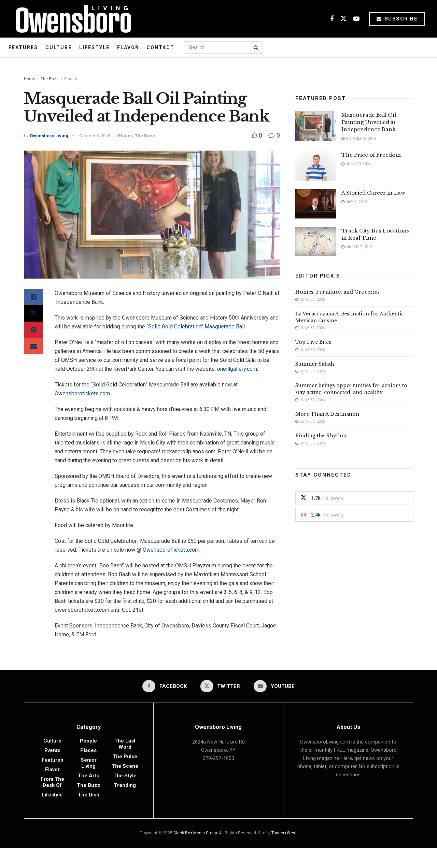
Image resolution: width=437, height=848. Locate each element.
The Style (125, 776)
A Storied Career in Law (373, 192)
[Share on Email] (33, 346)
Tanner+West (284, 833)
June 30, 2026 (357, 164)
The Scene (125, 766)
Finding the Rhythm (321, 436)
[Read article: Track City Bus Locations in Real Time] (315, 241)
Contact (160, 47)
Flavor (128, 47)
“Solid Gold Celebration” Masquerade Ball (195, 326)
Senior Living (89, 763)
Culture (58, 47)
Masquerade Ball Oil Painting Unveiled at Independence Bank (368, 122)
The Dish (88, 795)
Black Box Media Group (195, 833)
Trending (125, 785)
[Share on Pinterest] (33, 330)
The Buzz (50, 78)
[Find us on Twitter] (343, 19)
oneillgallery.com (237, 369)
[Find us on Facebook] (332, 19)
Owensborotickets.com (82, 393)
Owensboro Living (49, 135)
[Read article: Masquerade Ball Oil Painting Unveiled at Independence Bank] (315, 126)
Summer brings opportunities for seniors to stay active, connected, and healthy (351, 388)
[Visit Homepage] (71, 18)
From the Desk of (52, 782)
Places (70, 78)
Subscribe (400, 19)
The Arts (88, 776)
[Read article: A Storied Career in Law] (315, 203)
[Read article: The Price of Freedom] (315, 166)
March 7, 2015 (358, 247)
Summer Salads (315, 364)
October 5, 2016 (94, 135)
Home (29, 78)
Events (52, 750)
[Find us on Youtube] (356, 19)
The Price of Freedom (371, 155)
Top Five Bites (313, 342)
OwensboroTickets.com (171, 550)
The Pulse (125, 756)
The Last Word (125, 744)
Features (23, 47)
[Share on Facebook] (33, 297)
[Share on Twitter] (33, 313)
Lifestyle (94, 47)
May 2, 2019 (355, 202)
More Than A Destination (327, 414)
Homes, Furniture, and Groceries (337, 292)
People (88, 741)
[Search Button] (256, 47)
